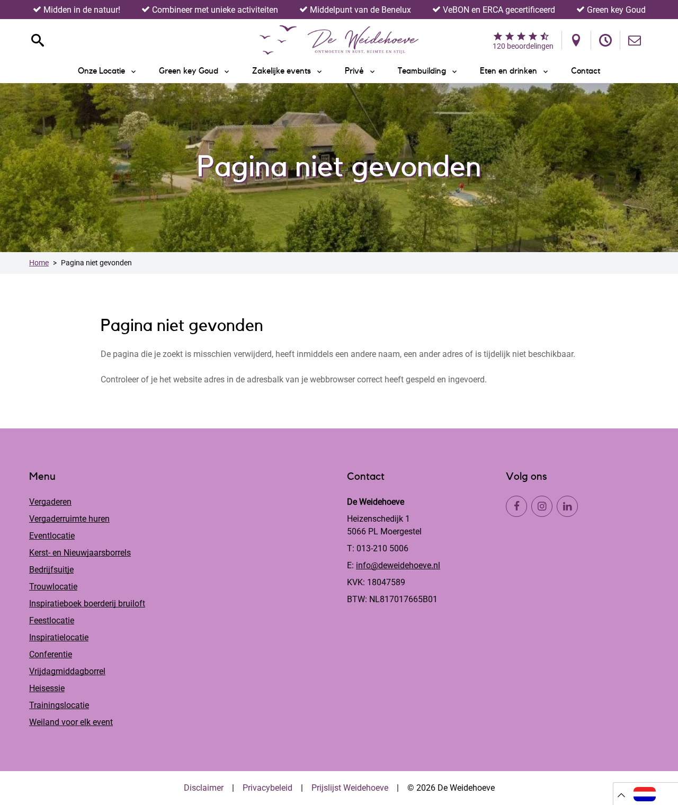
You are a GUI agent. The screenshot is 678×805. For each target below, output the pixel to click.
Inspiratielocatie (58, 637)
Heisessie (47, 688)
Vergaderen (50, 502)
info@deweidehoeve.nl (398, 565)
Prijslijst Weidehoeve (349, 788)
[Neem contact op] (634, 40)
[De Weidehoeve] (339, 40)
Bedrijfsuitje (51, 570)
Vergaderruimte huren (69, 519)
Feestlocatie (51, 620)
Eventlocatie (52, 536)
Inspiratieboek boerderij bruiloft (87, 603)
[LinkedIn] (567, 506)
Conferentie (50, 654)
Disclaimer (204, 788)
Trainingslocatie (59, 705)
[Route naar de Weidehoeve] (576, 40)
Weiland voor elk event (71, 722)
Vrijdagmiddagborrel (67, 671)
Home (39, 262)
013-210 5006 (382, 548)
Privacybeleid (267, 788)
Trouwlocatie (53, 587)
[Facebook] (516, 506)
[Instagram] (541, 506)
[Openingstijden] (605, 40)
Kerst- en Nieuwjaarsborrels (80, 553)
